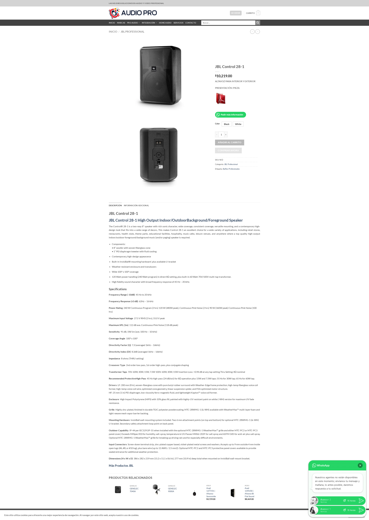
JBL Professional (132, 31)
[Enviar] (257, 22)
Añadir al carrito (229, 142)
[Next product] (252, 31)
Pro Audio (132, 23)
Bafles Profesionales (231, 169)
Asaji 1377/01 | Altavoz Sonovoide (211, 492)
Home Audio (165, 23)
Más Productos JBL (121, 465)
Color (217, 124)
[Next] (259, 495)
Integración (148, 23)
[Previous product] (257, 31)
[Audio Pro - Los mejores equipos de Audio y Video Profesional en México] (133, 13)
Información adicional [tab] (136, 205)
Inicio (112, 23)
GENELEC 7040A (134, 489)
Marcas (121, 23)
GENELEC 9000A (172, 489)
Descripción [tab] (115, 205)
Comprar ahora (228, 150)
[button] (236, 13)
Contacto (190, 23)
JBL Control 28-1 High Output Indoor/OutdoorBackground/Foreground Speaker (176, 220)
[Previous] (109, 495)
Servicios (178, 23)
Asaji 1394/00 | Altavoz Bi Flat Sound (249, 492)
